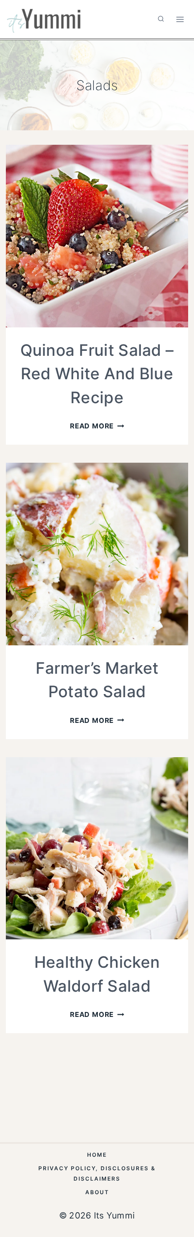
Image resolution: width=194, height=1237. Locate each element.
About (97, 1192)
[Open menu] (179, 19)
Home (97, 1154)
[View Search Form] (161, 19)
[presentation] (97, 236)
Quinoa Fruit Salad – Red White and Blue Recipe (97, 373)
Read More (97, 426)
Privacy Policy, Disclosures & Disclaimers (97, 1173)
